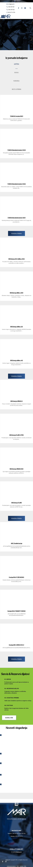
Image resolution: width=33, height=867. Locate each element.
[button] (14, 48)
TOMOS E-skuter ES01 (16, 116)
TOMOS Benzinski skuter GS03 (16, 150)
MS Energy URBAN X (16, 401)
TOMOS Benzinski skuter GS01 (17, 218)
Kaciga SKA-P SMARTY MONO (16, 611)
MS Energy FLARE (16, 502)
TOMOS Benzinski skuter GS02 (16, 184)
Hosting (21, 866)
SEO (25, 866)
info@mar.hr (11, 4)
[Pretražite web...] (30, 8)
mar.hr (7, 860)
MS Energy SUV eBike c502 (16, 259)
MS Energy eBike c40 (16, 360)
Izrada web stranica (11, 866)
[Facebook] (18, 8)
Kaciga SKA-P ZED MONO (16, 577)
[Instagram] (21, 8)
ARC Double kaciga (16, 543)
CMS (18, 866)
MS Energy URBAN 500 (16, 469)
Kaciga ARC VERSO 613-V (16, 645)
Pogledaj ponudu (16, 233)
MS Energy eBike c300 (16, 293)
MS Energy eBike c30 (16, 326)
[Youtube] (25, 8)
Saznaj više (9, 717)
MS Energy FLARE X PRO (16, 435)
